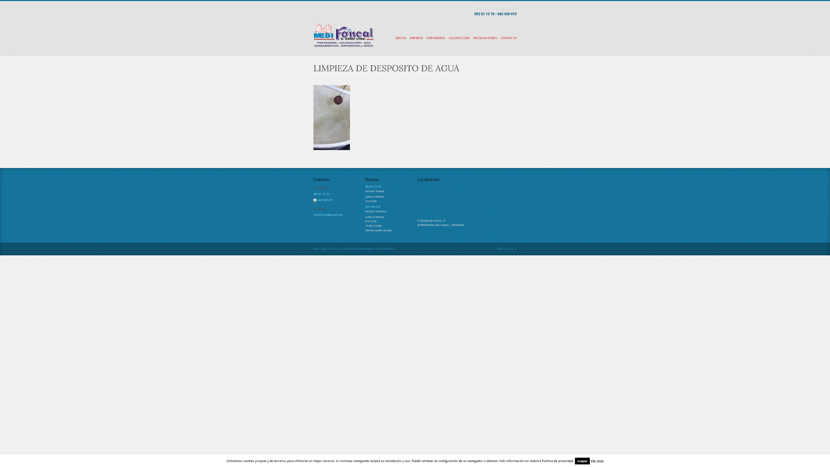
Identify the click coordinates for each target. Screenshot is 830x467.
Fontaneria (435, 38)
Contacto (509, 38)
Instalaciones (485, 38)
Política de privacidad (341, 248)
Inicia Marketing (385, 248)
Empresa (416, 38)
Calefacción (459, 38)
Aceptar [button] (582, 461)
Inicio (400, 38)
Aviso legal (319, 248)
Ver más (597, 461)
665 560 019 (507, 14)
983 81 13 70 (484, 14)
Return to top (505, 248)
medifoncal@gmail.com (328, 214)
